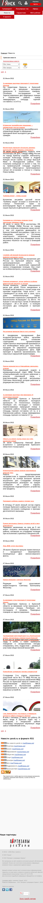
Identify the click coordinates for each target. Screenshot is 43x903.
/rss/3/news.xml (20, 754)
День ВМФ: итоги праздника (13, 546)
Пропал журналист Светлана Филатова (17, 580)
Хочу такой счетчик (28, 899)
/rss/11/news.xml (23, 752)
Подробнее (35, 104)
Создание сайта (7, 880)
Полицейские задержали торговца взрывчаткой (20, 671)
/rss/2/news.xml (17, 749)
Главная (4, 53)
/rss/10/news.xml (24, 769)
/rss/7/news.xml (16, 763)
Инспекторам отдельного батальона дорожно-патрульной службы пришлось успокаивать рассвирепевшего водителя (19, 150)
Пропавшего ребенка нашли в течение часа (18, 501)
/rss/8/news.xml (23, 766)
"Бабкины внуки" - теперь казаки (14, 196)
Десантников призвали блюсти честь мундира (19, 331)
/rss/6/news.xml (19, 760)
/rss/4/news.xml (17, 757)
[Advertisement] (21, 21)
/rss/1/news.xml (19, 746)
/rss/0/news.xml (28, 743)
